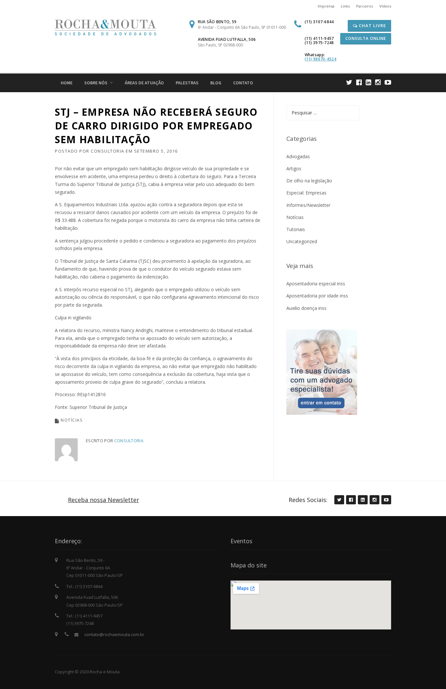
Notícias (71, 420)
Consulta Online (365, 38)
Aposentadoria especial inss (315, 283)
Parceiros (364, 6)
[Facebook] (359, 82)
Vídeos (385, 6)
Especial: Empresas (306, 193)
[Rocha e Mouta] (105, 27)
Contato (243, 83)
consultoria (107, 151)
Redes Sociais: (308, 500)
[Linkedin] (368, 82)
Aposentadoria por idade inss (317, 296)
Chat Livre (372, 25)
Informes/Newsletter (308, 205)
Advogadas (298, 156)
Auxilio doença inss (306, 308)
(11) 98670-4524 (321, 59)
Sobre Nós (95, 83)
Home (66, 83)
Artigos (293, 168)
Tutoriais (295, 229)
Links (345, 6)
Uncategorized (301, 241)
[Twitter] (349, 82)
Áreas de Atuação (144, 83)
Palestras (187, 83)
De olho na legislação (309, 180)
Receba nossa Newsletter (103, 500)
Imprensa (326, 6)
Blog (215, 83)
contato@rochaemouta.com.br (114, 634)
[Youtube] (388, 82)
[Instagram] (378, 82)
